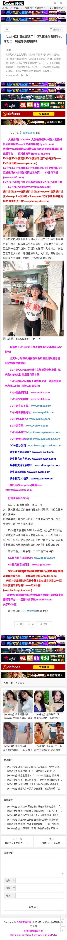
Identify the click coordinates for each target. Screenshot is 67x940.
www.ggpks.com (41, 564)
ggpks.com (29, 132)
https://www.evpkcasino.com (43, 439)
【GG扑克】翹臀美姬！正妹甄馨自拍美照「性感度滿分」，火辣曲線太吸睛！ (49, 718)
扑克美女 (15, 8)
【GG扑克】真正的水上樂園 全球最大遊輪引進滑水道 (32, 819)
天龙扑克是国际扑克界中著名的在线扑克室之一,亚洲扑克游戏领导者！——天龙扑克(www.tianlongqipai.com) (32, 585)
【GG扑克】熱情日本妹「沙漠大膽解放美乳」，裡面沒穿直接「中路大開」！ (18, 750)
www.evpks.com (40, 392)
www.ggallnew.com (42, 478)
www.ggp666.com (44, 558)
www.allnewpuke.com (47, 465)
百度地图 (56, 922)
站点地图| (47, 922)
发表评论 (57, 29)
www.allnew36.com (43, 452)
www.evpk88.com (43, 412)
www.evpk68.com (39, 419)
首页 (7, 8)
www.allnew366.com (44, 458)
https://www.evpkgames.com (43, 432)
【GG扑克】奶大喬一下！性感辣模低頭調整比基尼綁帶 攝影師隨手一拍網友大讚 (48, 750)
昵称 (10, 880)
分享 (45, 624)
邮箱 (10, 888)
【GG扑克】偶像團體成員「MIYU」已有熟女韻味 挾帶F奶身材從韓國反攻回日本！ (18, 718)
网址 (8, 895)
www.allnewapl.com (38, 472)
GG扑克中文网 (29, 611)
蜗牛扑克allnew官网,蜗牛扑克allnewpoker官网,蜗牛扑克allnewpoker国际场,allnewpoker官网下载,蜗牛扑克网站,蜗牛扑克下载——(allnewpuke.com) (33, 196)
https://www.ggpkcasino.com (44, 445)
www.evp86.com (40, 399)
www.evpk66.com (41, 406)
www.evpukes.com (37, 425)
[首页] (62, 918)
